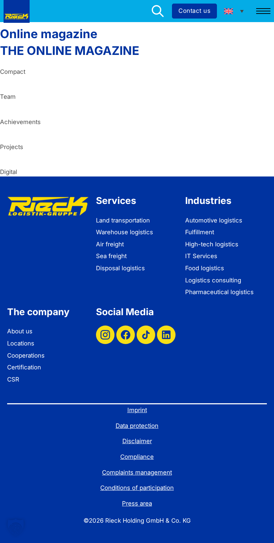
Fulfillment (199, 232)
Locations (20, 343)
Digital (8, 171)
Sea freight (111, 256)
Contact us (194, 10)
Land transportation (123, 220)
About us (19, 331)
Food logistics (204, 268)
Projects (11, 146)
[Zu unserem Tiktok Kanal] (146, 335)
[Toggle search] (157, 11)
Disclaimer (137, 441)
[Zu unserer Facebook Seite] (125, 335)
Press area (137, 503)
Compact (12, 71)
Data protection (137, 425)
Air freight (110, 244)
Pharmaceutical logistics (219, 292)
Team (8, 96)
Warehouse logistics (124, 232)
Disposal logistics (120, 268)
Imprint (137, 410)
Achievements (20, 121)
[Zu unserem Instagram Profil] (105, 335)
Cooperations (26, 355)
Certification (24, 367)
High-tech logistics (211, 244)
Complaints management (137, 472)
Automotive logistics (213, 220)
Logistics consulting (213, 280)
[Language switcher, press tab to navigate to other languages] (233, 11)
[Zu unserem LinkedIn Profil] (166, 335)
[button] (15, 527)
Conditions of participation (137, 487)
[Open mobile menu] (263, 11)
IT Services (201, 256)
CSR (13, 379)
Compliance (137, 456)
